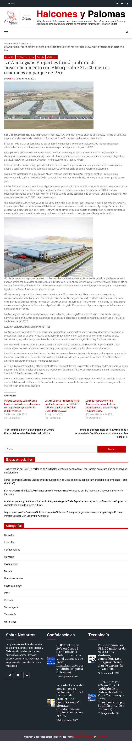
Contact (10, 3)
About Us (69, 734)
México (8, 571)
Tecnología (10, 614)
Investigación (11, 564)
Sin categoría (11, 607)
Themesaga (102, 737)
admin (10, 78)
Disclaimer (58, 734)
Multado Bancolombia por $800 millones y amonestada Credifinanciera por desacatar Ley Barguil (101, 433)
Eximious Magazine (83, 737)
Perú (6, 593)
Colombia (9, 57)
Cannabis (9, 535)
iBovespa (9, 556)
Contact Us (80, 734)
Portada (40, 57)
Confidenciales (12, 549)
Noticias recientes (25, 57)
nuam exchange (13, 585)
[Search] (127, 32)
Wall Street (52, 57)
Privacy (48, 734)
